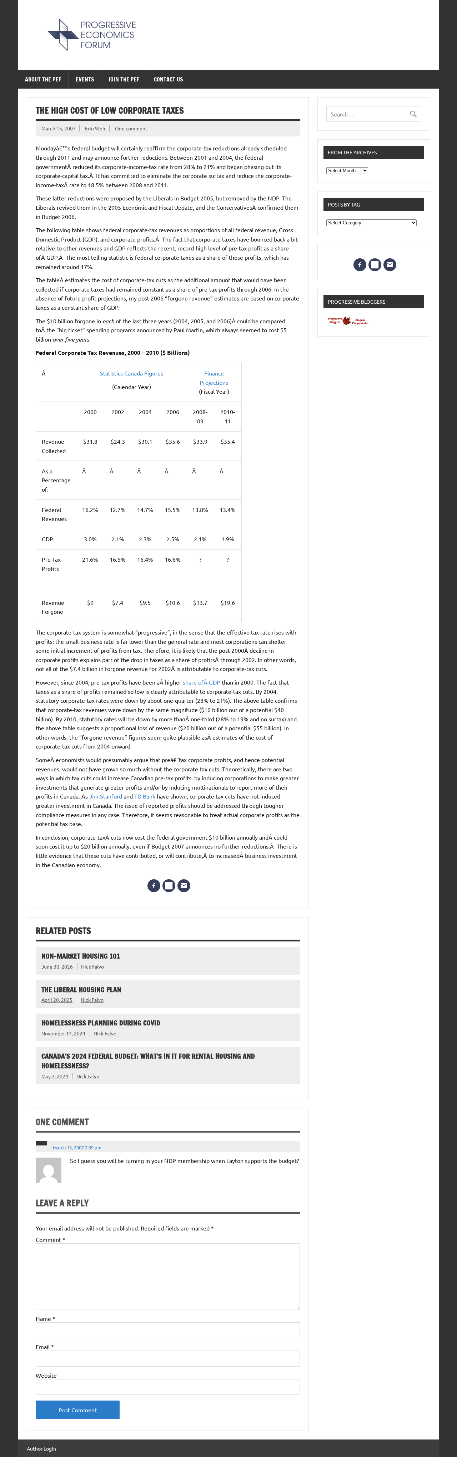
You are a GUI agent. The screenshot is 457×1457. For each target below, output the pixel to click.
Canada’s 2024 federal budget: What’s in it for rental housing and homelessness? (148, 1060)
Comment (50, 1239)
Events (85, 79)
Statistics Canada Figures (131, 373)
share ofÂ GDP (202, 682)
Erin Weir (95, 128)
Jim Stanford (105, 796)
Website (46, 1375)
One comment (131, 128)
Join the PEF (124, 79)
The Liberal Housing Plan (81, 989)
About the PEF (43, 79)
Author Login (41, 1448)
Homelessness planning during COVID (100, 1023)
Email (45, 1346)
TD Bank (145, 796)
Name (45, 1318)
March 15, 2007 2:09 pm (77, 1147)
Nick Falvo (92, 966)
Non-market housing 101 (80, 956)
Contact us (168, 79)
